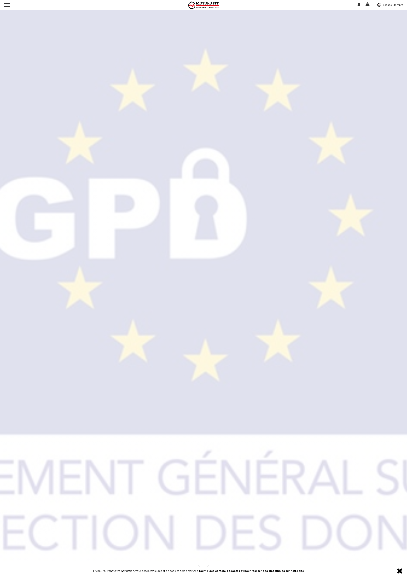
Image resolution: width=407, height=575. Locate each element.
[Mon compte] (359, 5)
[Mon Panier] (367, 5)
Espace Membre (392, 4)
